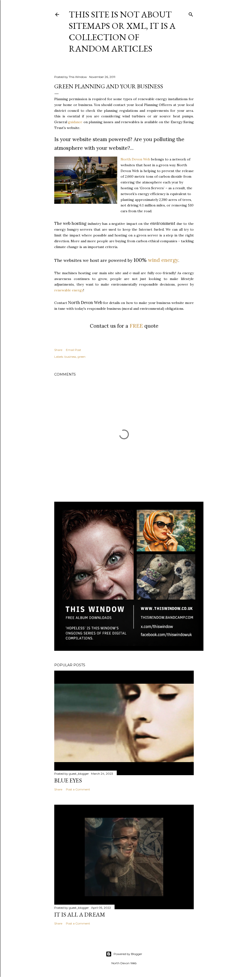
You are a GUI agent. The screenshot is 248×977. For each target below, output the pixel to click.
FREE (136, 326)
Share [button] (58, 350)
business (70, 356)
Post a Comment (78, 789)
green (81, 356)
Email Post (73, 350)
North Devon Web (135, 159)
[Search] (191, 13)
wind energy (163, 260)
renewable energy (68, 290)
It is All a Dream (79, 914)
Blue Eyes (68, 780)
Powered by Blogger (128, 954)
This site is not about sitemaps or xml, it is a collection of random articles (122, 31)
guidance (75, 122)
